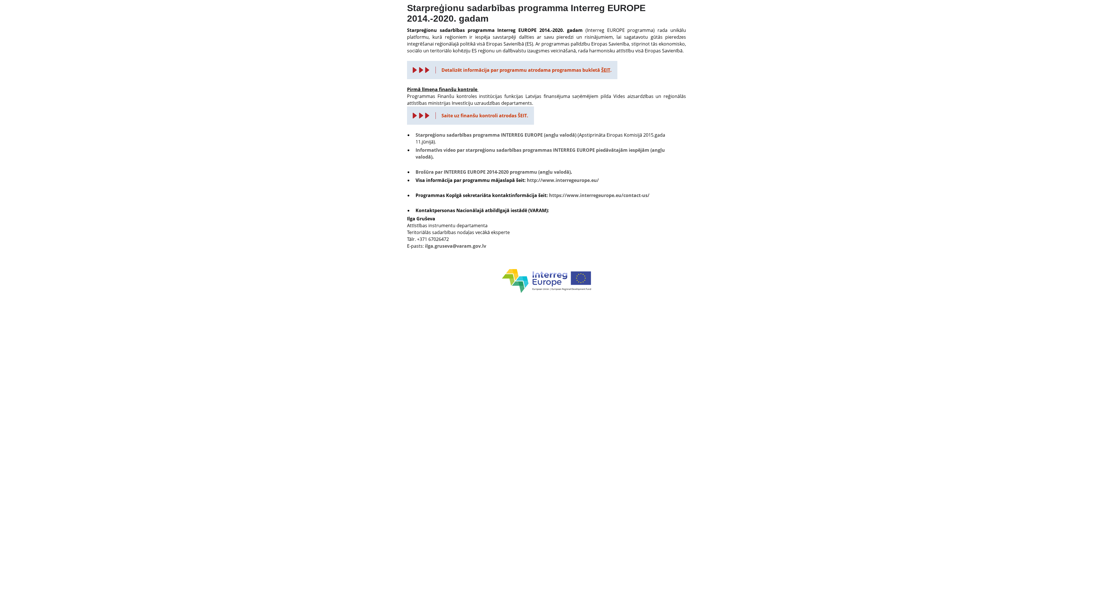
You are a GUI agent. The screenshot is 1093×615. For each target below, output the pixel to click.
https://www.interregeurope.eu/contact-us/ (599, 195)
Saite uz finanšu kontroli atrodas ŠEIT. (484, 115)
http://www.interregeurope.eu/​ (563, 180)
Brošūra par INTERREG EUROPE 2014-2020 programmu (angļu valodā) (493, 172)
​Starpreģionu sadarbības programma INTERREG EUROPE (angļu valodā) (496, 135)
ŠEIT (605, 70)
